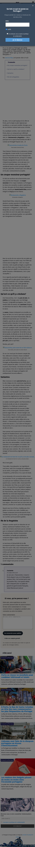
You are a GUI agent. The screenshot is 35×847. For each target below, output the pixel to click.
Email (7, 21)
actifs (9, 29)
